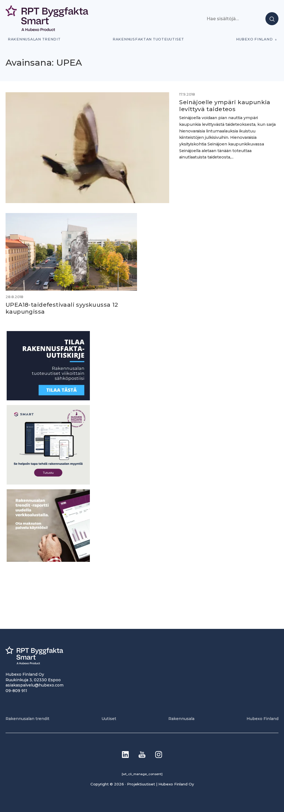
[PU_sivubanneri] (48, 560)
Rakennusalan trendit (34, 39)
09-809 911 (16, 690)
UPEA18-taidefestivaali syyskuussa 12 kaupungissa (62, 308)
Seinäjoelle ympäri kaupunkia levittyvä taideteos (224, 105)
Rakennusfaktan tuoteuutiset (148, 39)
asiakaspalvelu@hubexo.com (35, 685)
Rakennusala (181, 718)
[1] (48, 398)
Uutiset (109, 718)
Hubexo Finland (254, 39)
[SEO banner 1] (48, 483)
